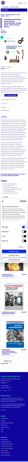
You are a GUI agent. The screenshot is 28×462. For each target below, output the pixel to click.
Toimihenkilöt (4, 385)
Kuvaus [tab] (4, 116)
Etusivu (2, 14)
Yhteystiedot (5, 7)
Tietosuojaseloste (5, 455)
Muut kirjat (5, 110)
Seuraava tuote (5, 363)
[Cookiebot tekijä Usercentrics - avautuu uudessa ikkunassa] (20, 201)
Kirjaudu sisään (14, 7)
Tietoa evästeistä (5, 453)
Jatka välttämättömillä (14, 259)
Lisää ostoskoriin (11, 95)
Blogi (2, 429)
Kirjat (7, 16)
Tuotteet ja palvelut (10, 14)
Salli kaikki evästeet (14, 251)
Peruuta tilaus (4, 450)
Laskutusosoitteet (5, 387)
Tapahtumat (4, 425)
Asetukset (20, 247)
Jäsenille (3, 420)
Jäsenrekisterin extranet (7, 444)
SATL (2, 431)
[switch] (24, 231)
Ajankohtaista (4, 418)
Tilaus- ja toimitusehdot (7, 448)
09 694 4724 (6, 381)
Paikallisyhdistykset (6, 442)
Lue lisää (3, 410)
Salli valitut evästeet (14, 255)
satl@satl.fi (4, 382)
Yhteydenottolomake (6, 446)
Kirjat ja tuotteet (5, 427)
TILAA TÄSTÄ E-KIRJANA (11, 175)
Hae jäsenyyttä (4, 439)
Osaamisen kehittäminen (7, 423)
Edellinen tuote (8, 361)
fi (22, 3)
